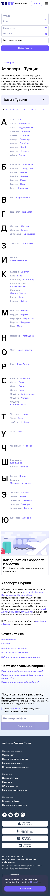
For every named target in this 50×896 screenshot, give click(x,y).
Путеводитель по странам (15, 759)
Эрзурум (25, 504)
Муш (19, 326)
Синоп (22, 390)
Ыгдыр (22, 476)
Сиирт (22, 386)
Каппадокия (28, 335)
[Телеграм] (4, 814)
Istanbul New (37, 592)
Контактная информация (14, 790)
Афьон (22, 155)
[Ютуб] (16, 814)
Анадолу (28, 508)
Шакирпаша (24, 123)
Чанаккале (28, 445)
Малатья (25, 310)
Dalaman (5, 595)
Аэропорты (18, 743)
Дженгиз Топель (18, 293)
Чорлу (25, 414)
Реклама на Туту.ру (11, 801)
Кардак (24, 230)
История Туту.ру (10, 778)
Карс (19, 275)
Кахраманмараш (18, 286)
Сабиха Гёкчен (28, 394)
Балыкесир (28, 164)
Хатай (23, 147)
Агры (19, 119)
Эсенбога (24, 143)
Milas (29, 595)
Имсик (23, 184)
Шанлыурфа (16, 462)
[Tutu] (7, 3)
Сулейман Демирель (20, 483)
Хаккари (26, 517)
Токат (21, 418)
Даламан (25, 226)
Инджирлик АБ (26, 127)
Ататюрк (25, 398)
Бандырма (28, 168)
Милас (23, 180)
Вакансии (7, 782)
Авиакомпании (8, 639)
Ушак (20, 431)
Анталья (25, 151)
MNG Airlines (27, 611)
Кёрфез (25, 492)
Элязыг (22, 496)
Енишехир (23, 188)
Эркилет (25, 271)
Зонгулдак (28, 243)
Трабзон (25, 422)
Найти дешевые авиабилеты (15, 652)
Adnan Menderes (18, 595)
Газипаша (24, 135)
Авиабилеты (7, 743)
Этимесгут (25, 139)
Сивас (21, 382)
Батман (23, 172)
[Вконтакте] (10, 814)
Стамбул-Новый (18, 404)
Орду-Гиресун (25, 350)
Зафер (24, 301)
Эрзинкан (27, 500)
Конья (21, 297)
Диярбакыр (29, 234)
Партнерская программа (14, 805)
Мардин (24, 314)
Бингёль (24, 176)
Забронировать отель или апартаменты (20, 657)
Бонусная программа (12, 763)
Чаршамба (25, 378)
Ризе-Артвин (23, 364)
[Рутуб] (23, 814)
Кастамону (28, 279)
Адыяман (26, 131)
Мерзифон (28, 318)
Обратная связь (10, 786)
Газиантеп (27, 211)
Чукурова (25, 322)
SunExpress (14, 611)
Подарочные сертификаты (15, 767)
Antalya (26, 592)
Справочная (8, 755)
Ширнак (24, 466)
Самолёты (6, 643)
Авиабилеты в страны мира (14, 648)
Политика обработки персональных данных (13, 858)
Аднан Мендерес (18, 260)
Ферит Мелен (23, 197)
